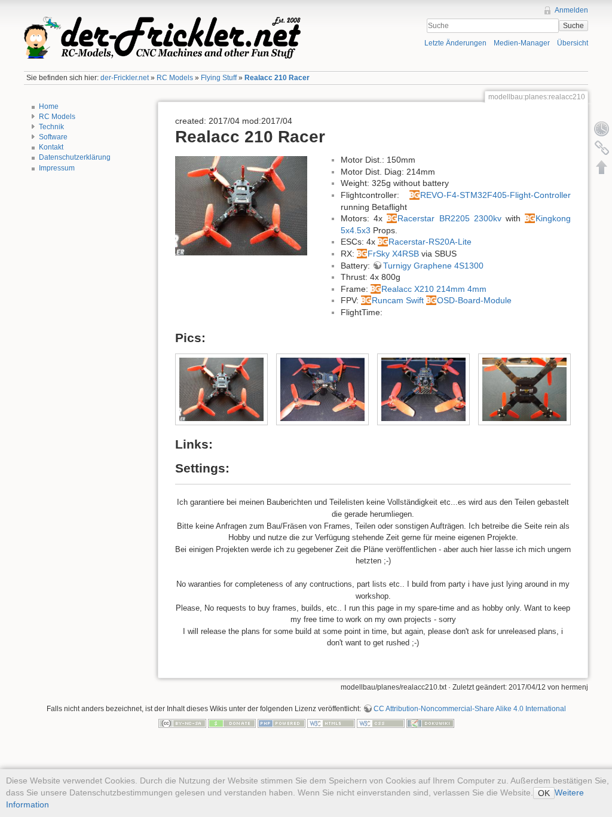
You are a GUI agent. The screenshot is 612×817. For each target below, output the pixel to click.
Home (49, 106)
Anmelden (571, 10)
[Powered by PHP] (281, 723)
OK (544, 793)
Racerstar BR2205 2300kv (449, 218)
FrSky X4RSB (393, 253)
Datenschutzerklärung (75, 157)
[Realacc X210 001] (221, 389)
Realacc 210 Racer (277, 78)
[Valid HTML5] (331, 723)
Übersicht (572, 43)
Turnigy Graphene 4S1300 (433, 265)
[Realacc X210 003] (423, 389)
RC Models (175, 78)
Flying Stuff (219, 78)
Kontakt (51, 147)
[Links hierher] (601, 147)
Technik (51, 127)
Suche (573, 26)
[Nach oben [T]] (601, 166)
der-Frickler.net (124, 78)
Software (53, 137)
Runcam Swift (398, 300)
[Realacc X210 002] (322, 389)
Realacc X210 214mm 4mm (433, 289)
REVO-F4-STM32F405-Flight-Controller (495, 195)
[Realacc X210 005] (524, 389)
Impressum (57, 168)
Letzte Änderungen (455, 43)
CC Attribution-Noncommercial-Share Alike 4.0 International (470, 709)
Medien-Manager (522, 43)
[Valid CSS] (381, 723)
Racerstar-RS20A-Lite (430, 241)
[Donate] (232, 723)
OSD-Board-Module (474, 300)
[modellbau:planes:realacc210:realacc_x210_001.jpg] (241, 205)
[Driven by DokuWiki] (430, 723)
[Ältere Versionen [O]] (601, 128)
